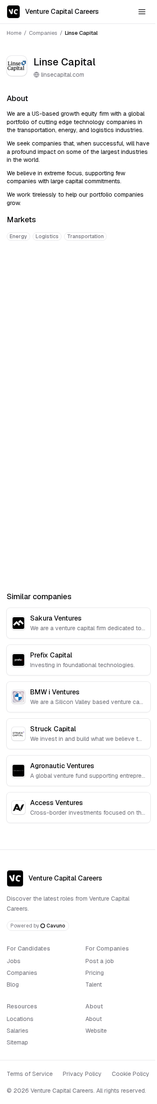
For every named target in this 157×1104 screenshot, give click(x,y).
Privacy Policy (82, 1074)
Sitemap (17, 1042)
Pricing (94, 973)
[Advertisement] (78, 333)
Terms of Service (30, 1074)
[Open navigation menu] (142, 11)
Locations (20, 1019)
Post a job (99, 961)
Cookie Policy (130, 1074)
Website (96, 1030)
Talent (93, 984)
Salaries (17, 1030)
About (93, 1019)
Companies (43, 32)
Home (14, 32)
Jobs (14, 961)
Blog (13, 984)
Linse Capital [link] (81, 32)
